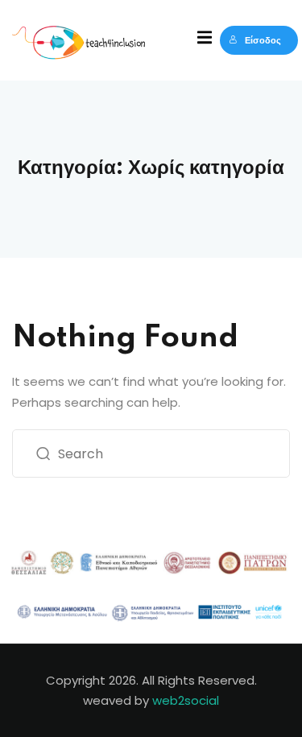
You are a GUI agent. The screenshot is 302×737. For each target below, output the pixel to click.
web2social (185, 700)
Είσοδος (263, 40)
